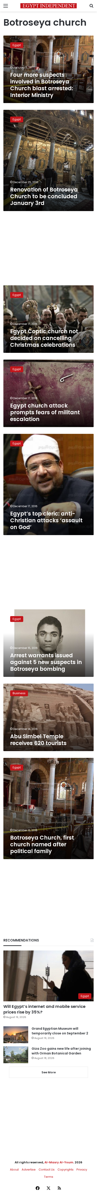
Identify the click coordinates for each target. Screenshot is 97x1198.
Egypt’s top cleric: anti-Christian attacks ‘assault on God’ (46, 520)
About (14, 1169)
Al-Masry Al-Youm (58, 1162)
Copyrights (66, 1169)
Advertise (29, 1169)
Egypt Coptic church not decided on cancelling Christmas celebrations (44, 338)
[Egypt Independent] (48, 5)
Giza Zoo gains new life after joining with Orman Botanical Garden (61, 1051)
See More (49, 1072)
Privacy (81, 1169)
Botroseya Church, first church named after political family (42, 844)
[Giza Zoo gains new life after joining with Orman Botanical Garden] (15, 1054)
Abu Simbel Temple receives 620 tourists (38, 740)
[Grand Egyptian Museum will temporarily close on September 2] (15, 1034)
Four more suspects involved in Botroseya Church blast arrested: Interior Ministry (41, 85)
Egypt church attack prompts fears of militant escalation (45, 412)
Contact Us (47, 1169)
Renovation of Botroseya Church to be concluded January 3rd (44, 196)
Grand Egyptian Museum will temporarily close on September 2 (60, 1031)
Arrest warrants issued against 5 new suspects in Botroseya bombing (46, 662)
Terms (48, 1177)
